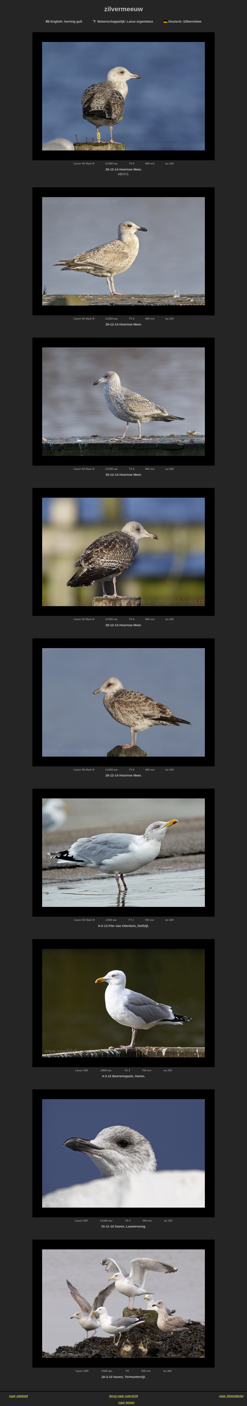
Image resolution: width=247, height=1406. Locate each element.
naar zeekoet (18, 1396)
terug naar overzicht (123, 1396)
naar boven (126, 1402)
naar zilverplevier (231, 1396)
